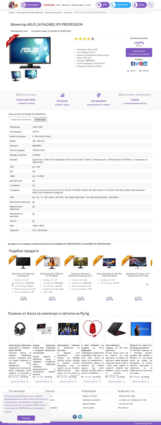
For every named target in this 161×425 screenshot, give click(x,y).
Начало (11, 12)
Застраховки (51, 407)
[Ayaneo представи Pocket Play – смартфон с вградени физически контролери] (44, 330)
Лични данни (88, 407)
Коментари (40, 119)
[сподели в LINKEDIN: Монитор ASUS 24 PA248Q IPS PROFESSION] (145, 63)
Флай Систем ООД (127, 396)
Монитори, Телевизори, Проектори (30, 12)
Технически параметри (21, 119)
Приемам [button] (26, 418)
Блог (58, 5)
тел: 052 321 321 (126, 404)
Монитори (68, 12)
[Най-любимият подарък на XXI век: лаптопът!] (117, 330)
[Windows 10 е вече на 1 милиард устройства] (141, 330)
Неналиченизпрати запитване (139, 52)
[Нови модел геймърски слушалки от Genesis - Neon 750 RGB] (20, 330)
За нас (88, 5)
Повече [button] (8, 412)
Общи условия (77, 5)
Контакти (66, 5)
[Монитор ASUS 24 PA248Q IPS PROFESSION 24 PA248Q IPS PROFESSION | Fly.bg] (13, 3)
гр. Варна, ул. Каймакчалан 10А (132, 400)
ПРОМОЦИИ (49, 5)
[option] (16, 76)
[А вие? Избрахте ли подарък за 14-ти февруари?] (92, 330)
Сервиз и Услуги (90, 396)
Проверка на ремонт (92, 400)
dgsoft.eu (148, 423)
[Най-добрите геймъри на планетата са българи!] (68, 330)
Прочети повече (18, 381)
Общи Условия (89, 404)
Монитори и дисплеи (54, 12)
